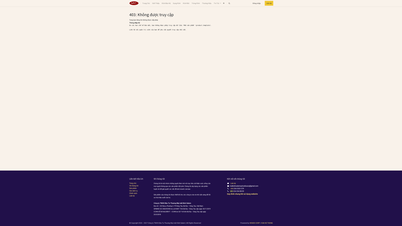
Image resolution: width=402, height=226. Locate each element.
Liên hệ (269, 3)
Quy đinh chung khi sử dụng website (242, 194)
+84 (232, 189)
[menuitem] (146, 3)
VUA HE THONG (267, 223)
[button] (224, 3)
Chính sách (133, 193)
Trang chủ (132, 183)
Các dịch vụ (133, 191)
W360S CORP (255, 223)
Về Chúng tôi (133, 186)
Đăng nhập (257, 3)
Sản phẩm (133, 188)
